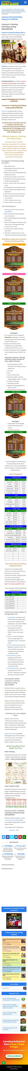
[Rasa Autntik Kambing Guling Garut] (20, 846)
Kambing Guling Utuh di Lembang (10, 1028)
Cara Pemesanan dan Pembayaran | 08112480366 (11, 999)
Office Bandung (12, 655)
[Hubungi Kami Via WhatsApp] (3, 1063)
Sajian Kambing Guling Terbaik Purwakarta (11, 947)
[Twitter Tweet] (4, 837)
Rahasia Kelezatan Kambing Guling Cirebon (20, 857)
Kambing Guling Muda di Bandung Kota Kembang (8, 857)
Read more (9, 944)
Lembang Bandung (13, 668)
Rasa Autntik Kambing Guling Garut (20, 849)
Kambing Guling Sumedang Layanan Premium (11, 967)
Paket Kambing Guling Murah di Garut (9, 1013)
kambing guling (16, 9)
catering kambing (9, 9)
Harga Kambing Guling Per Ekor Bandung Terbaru (11, 1021)
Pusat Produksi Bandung (15, 645)
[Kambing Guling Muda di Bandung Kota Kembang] (8, 854)
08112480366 (8, 212)
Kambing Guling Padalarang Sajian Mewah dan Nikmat (8, 849)
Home (3, 9)
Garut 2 (10, 636)
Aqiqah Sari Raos (9, 733)
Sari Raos (4, 66)
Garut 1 (10, 626)
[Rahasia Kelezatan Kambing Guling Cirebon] (20, 854)
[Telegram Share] (12, 837)
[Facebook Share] (8, 837)
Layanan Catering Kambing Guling (12, 32)
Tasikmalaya (11, 617)
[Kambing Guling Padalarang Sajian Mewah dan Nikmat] (8, 846)
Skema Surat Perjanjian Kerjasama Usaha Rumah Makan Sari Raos (10, 1006)
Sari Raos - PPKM (14, 830)
